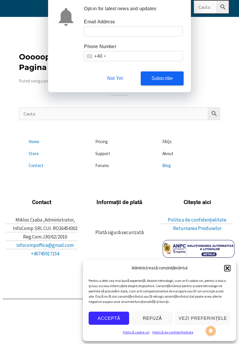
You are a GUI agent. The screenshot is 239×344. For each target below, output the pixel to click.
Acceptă (109, 318)
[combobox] (96, 56)
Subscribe (162, 78)
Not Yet (115, 78)
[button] (227, 268)
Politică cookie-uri (136, 332)
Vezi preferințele (203, 318)
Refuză (152, 318)
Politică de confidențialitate (172, 332)
